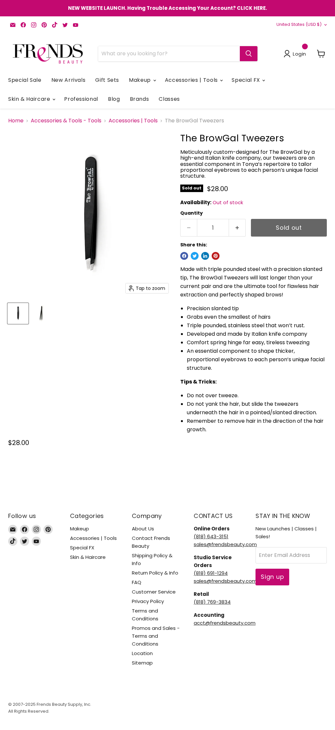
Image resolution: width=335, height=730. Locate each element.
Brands (139, 99)
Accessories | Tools (192, 80)
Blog (114, 99)
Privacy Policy (148, 601)
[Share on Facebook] (184, 256)
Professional (81, 99)
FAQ (136, 582)
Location (142, 653)
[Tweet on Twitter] (195, 256)
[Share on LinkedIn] (205, 256)
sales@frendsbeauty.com (225, 544)
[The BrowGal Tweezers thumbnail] (18, 313)
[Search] (248, 53)
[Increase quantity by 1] (237, 228)
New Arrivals (68, 80)
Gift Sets (107, 80)
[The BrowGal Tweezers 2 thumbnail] (40, 313)
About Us (143, 528)
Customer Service (154, 591)
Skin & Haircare (30, 99)
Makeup (140, 80)
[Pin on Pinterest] (216, 256)
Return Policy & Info (155, 572)
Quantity (191, 213)
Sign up (272, 577)
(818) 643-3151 (211, 536)
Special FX (246, 80)
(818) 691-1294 (211, 573)
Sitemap (142, 662)
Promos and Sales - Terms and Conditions (156, 636)
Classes (169, 99)
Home (16, 121)
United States (299, 24)
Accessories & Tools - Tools (66, 121)
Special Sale (25, 80)
